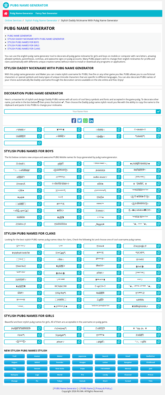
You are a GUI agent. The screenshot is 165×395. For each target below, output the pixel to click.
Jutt (150, 368)
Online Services (13, 20)
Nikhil (37, 362)
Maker (60, 356)
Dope (82, 368)
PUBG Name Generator (65, 388)
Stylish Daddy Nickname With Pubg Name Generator (35, 39)
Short (105, 381)
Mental (128, 368)
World (59, 375)
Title (150, 381)
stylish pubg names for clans (23, 48)
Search (105, 356)
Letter (105, 362)
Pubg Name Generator (21, 13)
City (14, 368)
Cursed (128, 381)
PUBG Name (87, 388)
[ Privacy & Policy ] (103, 388)
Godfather (150, 356)
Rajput (14, 362)
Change (14, 381)
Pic (37, 381)
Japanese (82, 356)
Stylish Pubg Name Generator (41, 20)
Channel (127, 375)
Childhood (150, 362)
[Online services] (6, 13)
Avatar (37, 356)
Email (128, 356)
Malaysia (14, 375)
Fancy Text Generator (46, 13)
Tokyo (59, 381)
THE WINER (105, 368)
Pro (82, 375)
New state (59, 368)
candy (105, 375)
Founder (59, 362)
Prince (150, 375)
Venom (37, 368)
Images (82, 362)
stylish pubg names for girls (23, 45)
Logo (37, 375)
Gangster (128, 362)
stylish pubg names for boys (23, 42)
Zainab (82, 381)
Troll (14, 356)
